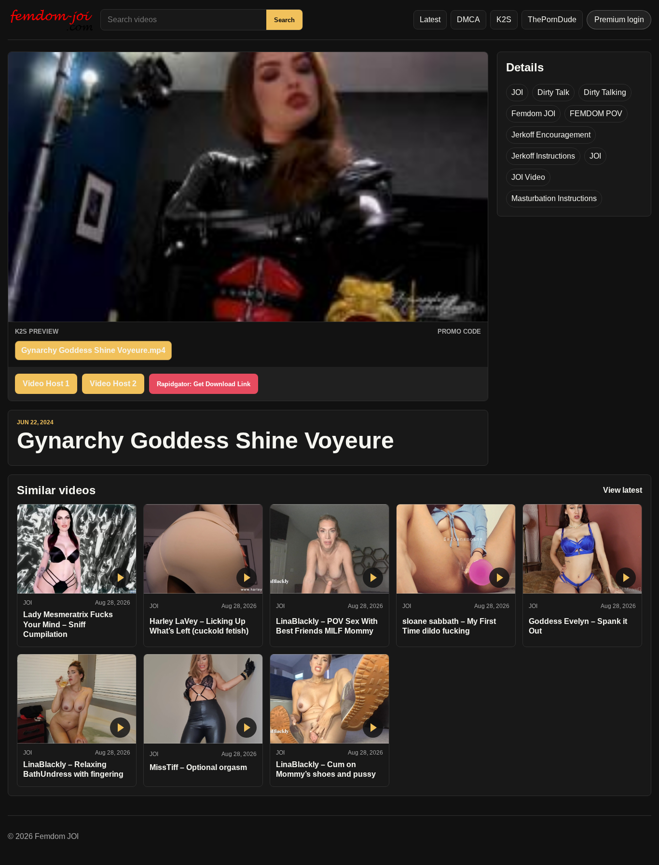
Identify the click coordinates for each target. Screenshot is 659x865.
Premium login (619, 19)
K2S (503, 19)
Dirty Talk (553, 92)
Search (284, 20)
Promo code (459, 331)
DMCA (468, 19)
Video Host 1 (46, 383)
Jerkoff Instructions (543, 156)
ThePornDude (552, 19)
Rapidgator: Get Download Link (203, 384)
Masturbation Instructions (554, 198)
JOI (517, 92)
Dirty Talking (605, 92)
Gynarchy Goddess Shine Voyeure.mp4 (93, 350)
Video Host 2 (113, 383)
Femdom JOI (533, 113)
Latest (430, 19)
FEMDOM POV (596, 113)
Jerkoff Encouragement (550, 135)
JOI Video (528, 177)
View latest (622, 490)
